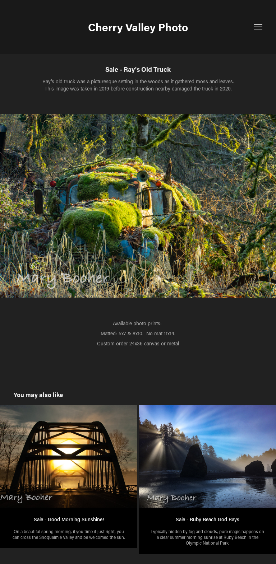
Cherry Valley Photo (138, 27)
